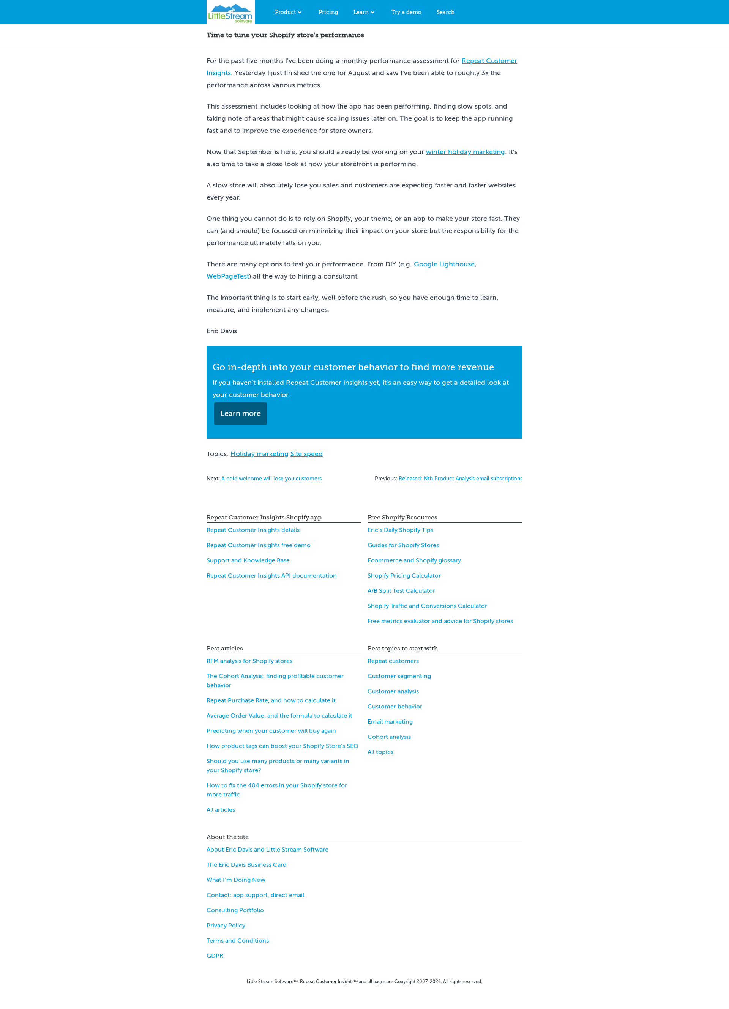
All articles (221, 809)
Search (445, 12)
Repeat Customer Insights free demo (259, 545)
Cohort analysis (389, 737)
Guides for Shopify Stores (403, 545)
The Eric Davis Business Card (247, 864)
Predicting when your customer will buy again (271, 730)
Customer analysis (393, 691)
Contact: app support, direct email (255, 895)
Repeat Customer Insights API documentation (272, 575)
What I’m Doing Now (236, 880)
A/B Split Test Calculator (401, 590)
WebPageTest (228, 276)
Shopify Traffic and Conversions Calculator (427, 606)
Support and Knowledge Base (248, 560)
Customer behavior (395, 706)
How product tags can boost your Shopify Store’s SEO (282, 746)
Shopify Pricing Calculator (404, 575)
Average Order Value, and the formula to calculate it (279, 715)
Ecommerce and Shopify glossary (414, 560)
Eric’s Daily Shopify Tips (400, 530)
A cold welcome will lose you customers (271, 479)
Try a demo (406, 12)
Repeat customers (393, 661)
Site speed (306, 454)
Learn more (240, 413)
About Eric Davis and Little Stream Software (267, 849)
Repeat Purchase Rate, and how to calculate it (271, 700)
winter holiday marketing (465, 152)
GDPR (215, 955)
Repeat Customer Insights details (253, 530)
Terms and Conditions (238, 940)
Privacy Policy (226, 925)
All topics (380, 752)
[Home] (231, 12)
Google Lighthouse (444, 264)
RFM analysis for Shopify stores (249, 661)
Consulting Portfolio (235, 910)
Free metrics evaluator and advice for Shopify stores (440, 621)
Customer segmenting (399, 676)
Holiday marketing (259, 454)
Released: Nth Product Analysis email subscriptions (460, 479)
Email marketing (390, 721)
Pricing (328, 12)
